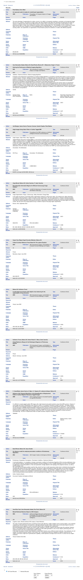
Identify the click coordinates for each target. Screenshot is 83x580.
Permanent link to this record (41, 57)
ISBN (24, 47)
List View (70, 5)
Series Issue (24, 45)
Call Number (8, 54)
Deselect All (10, 5)
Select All (5, 5)
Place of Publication (26, 35)
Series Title (25, 41)
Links (77, 7)
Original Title (56, 38)
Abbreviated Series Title (56, 42)
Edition (54, 44)
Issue (24, 17)
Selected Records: (24, 571)
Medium (55, 47)
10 (43, 5)
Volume (8, 17)
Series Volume (8, 45)
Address (8, 29)
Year (7, 14)
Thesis (54, 31)
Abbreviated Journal (56, 15)
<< (34, 5)
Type (54, 12)
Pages (54, 17)
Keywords (8, 19)
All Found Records (12, 571)
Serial (54, 54)
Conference (56, 49)
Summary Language (25, 38)
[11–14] (48, 5)
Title (7, 12)
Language (8, 38)
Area (7, 49)
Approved (55, 52)
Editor (54, 34)
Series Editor (7, 42)
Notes (7, 52)
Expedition (25, 49)
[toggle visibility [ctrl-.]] (4, 570)
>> (45, 5)
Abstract (8, 21)
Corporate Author (8, 32)
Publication (26, 14)
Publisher (8, 34)
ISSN (7, 47)
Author (7, 9)
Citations (74, 5)
